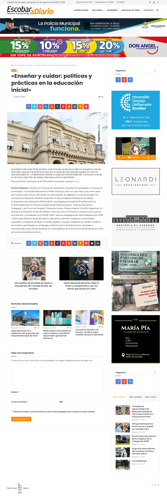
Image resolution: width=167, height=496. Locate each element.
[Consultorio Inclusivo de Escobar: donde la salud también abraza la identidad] (89, 317)
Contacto (148, 10)
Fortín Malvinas (139, 461)
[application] (136, 148)
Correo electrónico (19, 402)
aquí (77, 181)
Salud (22, 65)
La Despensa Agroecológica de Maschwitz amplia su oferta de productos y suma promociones (142, 411)
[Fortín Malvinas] (123, 465)
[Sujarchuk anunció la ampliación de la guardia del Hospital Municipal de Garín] (25, 318)
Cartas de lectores (130, 10)
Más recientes (119, 397)
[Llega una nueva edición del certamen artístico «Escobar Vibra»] (123, 452)
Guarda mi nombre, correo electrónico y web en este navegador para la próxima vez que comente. (54, 412)
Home (15, 65)
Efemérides (112, 10)
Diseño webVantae (17, 488)
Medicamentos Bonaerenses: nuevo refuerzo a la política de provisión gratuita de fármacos (57, 334)
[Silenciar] (148, 157)
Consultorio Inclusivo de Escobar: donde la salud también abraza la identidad (89, 332)
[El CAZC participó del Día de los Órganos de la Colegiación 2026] (123, 440)
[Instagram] (150, 2)
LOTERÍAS (120, 2)
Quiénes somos (81, 10)
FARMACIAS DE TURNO (104, 2)
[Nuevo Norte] (30, 10)
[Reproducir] (119, 157)
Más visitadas (135, 397)
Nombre (15, 392)
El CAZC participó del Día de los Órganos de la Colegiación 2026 (144, 439)
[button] (135, 148)
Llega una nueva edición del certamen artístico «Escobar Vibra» (143, 451)
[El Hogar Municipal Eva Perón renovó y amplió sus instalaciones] (123, 427)
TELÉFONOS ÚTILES (84, 2)
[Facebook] (158, 2)
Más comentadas (152, 397)
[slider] (133, 157)
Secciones (97, 10)
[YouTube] (154, 2)
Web (61, 402)
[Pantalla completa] (152, 157)
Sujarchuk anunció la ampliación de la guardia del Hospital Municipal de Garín (25, 333)
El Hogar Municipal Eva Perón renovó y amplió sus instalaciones (142, 426)
